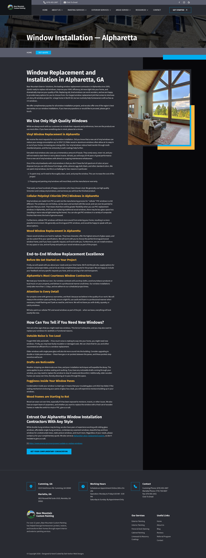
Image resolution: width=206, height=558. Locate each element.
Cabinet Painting (138, 532)
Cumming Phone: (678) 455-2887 (155, 488)
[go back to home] (41, 514)
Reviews (160, 532)
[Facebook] (179, 2)
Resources (141, 10)
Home (45, 10)
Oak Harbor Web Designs (74, 553)
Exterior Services (100, 10)
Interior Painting (138, 525)
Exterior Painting (138, 521)
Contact (157, 10)
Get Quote (43, 52)
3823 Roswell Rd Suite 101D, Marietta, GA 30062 (54, 500)
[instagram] (184, 2)
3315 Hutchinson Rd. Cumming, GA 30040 (54, 488)
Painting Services (76, 10)
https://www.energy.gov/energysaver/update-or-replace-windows (55, 443)
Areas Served (122, 10)
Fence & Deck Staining (140, 529)
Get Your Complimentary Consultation (49, 451)
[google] (188, 2)
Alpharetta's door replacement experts (89, 435)
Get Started (178, 10)
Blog (158, 529)
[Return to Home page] (19, 7)
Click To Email (147, 496)
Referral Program (164, 536)
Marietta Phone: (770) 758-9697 (154, 491)
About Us (56, 10)
